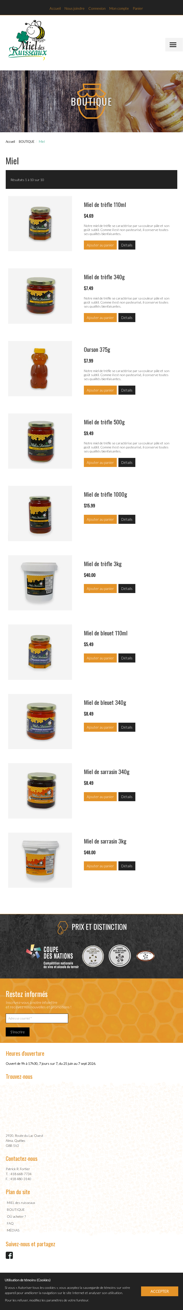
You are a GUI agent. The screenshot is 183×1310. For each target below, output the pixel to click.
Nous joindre (75, 8)
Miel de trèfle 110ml (105, 204)
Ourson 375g (97, 349)
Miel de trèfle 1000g (105, 494)
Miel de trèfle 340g (104, 276)
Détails (126, 245)
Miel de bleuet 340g (105, 702)
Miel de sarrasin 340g (106, 771)
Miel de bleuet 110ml (105, 632)
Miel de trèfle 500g (104, 421)
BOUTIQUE (27, 141)
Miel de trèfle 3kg (103, 563)
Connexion (97, 8)
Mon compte (119, 8)
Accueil (55, 8)
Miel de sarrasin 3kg (105, 841)
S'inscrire (17, 1032)
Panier (138, 8)
